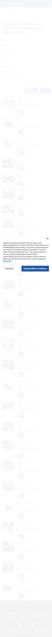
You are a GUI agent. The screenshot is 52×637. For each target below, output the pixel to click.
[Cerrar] (47, 238)
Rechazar (9, 268)
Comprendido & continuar (35, 268)
